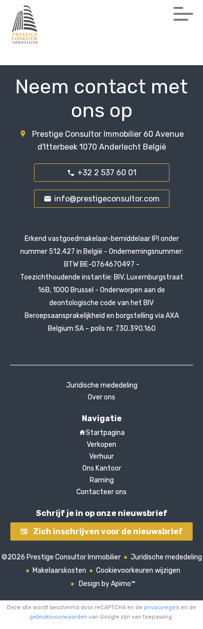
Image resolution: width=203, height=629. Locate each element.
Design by (106, 584)
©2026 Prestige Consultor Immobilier (61, 557)
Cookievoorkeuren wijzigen (138, 570)
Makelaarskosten (59, 570)
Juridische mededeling (166, 557)
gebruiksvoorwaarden (58, 617)
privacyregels (161, 607)
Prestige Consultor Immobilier (86, 134)
